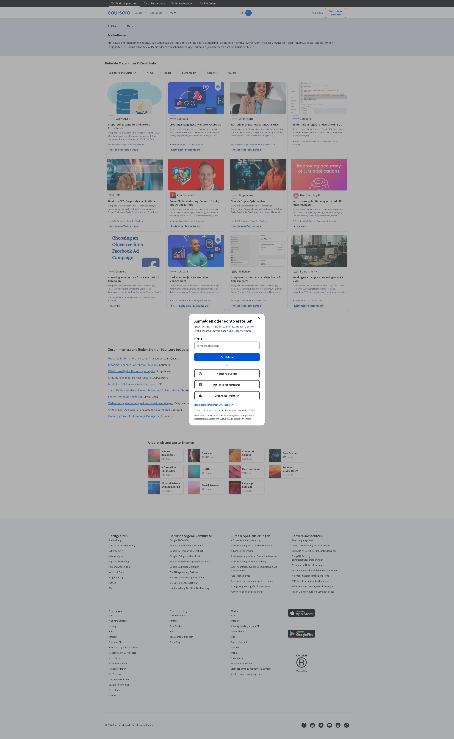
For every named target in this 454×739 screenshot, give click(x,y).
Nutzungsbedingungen (230, 418)
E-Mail (199, 339)
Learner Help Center (246, 410)
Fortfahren (227, 357)
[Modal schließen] (259, 318)
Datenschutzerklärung (204, 418)
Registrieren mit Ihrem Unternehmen (213, 405)
